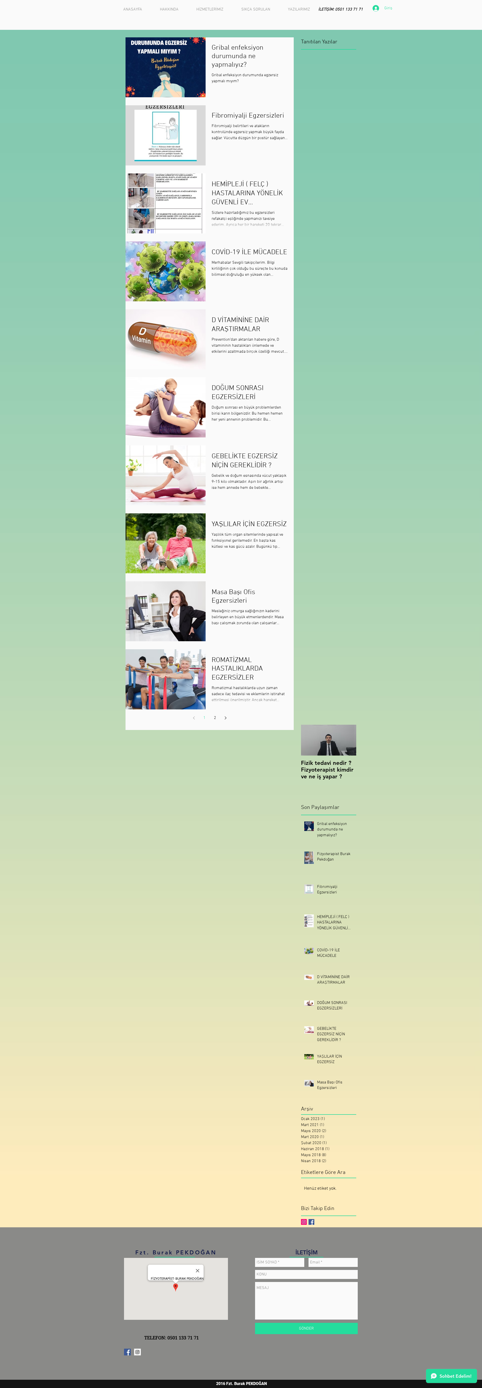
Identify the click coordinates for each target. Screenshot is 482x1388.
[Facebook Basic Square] (311, 1222)
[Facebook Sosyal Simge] (127, 1352)
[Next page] (225, 717)
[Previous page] (193, 717)
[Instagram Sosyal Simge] (304, 1222)
